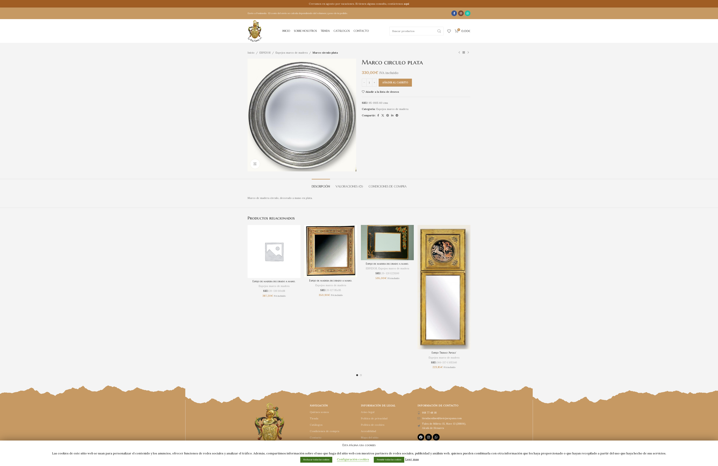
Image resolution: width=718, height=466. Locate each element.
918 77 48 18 (429, 412)
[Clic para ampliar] (255, 164)
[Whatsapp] (436, 437)
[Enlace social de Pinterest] (387, 115)
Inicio (251, 52)
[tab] (321, 184)
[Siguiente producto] (468, 52)
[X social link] (382, 115)
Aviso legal (367, 412)
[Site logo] (255, 30)
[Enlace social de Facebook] (454, 13)
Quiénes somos (319, 412)
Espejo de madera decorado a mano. (274, 281)
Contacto (315, 437)
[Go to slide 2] (361, 375)
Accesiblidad (368, 431)
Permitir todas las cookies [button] (389, 459)
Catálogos (316, 424)
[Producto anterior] (459, 52)
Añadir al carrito (395, 82)
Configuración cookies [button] (353, 459)
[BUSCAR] (439, 31)
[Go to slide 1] (357, 375)
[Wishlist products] (449, 31)
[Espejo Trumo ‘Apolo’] (444, 287)
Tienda (314, 418)
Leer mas (412, 459)
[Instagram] (428, 437)
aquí (406, 3)
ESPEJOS (265, 52)
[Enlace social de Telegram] (397, 115)
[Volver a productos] (463, 52)
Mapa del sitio (369, 437)
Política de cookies (372, 424)
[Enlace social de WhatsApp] (467, 13)
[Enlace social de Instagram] (461, 13)
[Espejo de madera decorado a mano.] (274, 251)
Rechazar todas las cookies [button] (316, 459)
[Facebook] (421, 437)
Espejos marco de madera (291, 52)
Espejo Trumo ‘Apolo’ (444, 352)
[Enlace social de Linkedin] (392, 115)
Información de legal (378, 405)
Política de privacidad (374, 418)
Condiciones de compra (324, 431)
